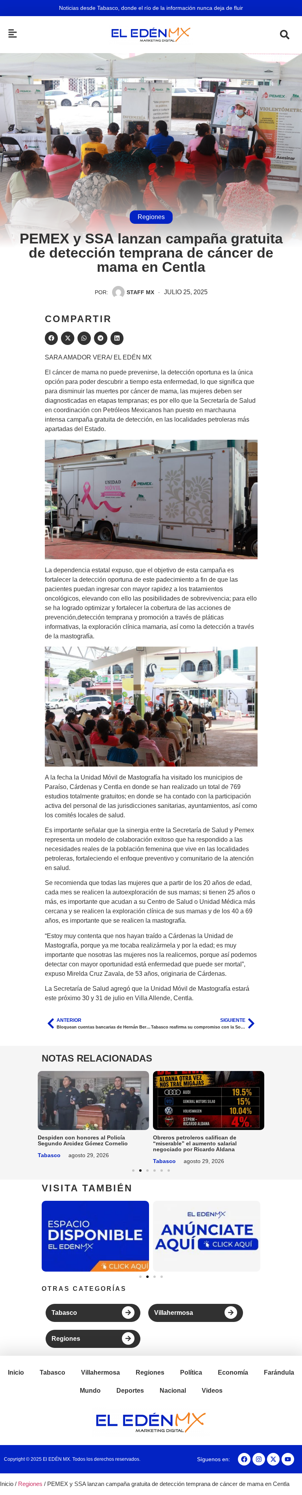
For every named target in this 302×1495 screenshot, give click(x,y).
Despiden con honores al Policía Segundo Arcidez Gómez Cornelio (83, 1140)
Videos (212, 1390)
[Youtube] (288, 1459)
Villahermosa (173, 1312)
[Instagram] (258, 1459)
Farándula (279, 1372)
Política (191, 1372)
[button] (51, 338)
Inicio (16, 1372)
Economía (233, 1372)
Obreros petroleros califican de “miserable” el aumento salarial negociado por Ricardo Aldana (195, 1143)
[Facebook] (244, 1459)
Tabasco (49, 1155)
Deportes (130, 1390)
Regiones (151, 217)
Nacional (173, 1390)
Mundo (90, 1390)
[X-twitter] (273, 1459)
